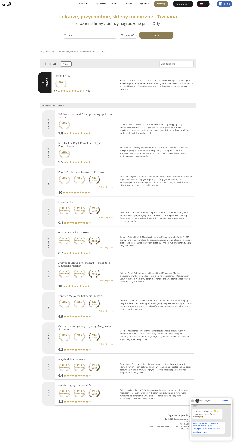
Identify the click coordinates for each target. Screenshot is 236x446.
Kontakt (115, 3)
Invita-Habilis (65, 202)
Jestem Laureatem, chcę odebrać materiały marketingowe (206, 424)
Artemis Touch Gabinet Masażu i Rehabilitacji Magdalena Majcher (84, 264)
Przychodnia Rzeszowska (72, 359)
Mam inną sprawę (200, 432)
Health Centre (63, 76)
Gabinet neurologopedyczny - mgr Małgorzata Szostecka (84, 328)
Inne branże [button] (181, 4)
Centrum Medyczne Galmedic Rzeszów (80, 296)
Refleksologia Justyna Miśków (75, 385)
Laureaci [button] (81, 3)
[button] (203, 4)
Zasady (129, 3)
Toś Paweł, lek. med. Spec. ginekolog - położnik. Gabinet (85, 115)
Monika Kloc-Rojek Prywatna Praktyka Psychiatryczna (79, 144)
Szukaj (156, 35)
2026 (65, 64)
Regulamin (144, 3)
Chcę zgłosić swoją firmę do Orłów (206, 429)
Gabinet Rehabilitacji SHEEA (74, 232)
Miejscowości (100, 3)
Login (227, 3)
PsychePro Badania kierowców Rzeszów (81, 172)
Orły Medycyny (47, 51)
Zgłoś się (161, 3)
